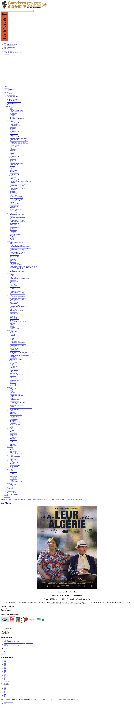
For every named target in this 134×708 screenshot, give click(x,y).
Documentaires (70, 499)
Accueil (9, 499)
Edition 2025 (7, 644)
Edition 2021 (62, 499)
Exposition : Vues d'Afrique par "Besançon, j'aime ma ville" (18, 643)
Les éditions (16, 499)
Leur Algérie (6, 503)
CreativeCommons (8, 702)
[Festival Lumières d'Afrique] (24, 9)
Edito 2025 (6, 640)
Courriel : (3, 651)
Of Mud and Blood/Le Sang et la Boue (13, 645)
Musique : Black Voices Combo (11, 641)
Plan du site (6, 703)
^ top (2, 706)
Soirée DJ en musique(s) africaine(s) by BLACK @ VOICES (43, 499)
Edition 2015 (23, 499)
